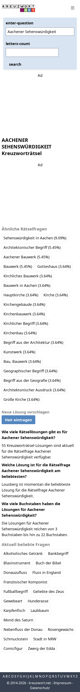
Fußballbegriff (15, 591)
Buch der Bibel (48, 562)
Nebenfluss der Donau (22, 629)
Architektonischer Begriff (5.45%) (32, 247)
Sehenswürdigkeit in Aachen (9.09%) (34, 237)
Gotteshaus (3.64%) (54, 266)
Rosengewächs (61, 629)
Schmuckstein (15, 638)
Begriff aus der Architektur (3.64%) (33, 342)
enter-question (19, 22)
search (15, 64)
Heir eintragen (18, 419)
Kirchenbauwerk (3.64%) (24, 313)
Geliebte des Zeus (48, 591)
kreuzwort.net (40, 683)
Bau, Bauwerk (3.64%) (22, 361)
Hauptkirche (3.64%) (20, 294)
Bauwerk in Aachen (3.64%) (26, 285)
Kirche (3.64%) (55, 294)
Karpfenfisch (14, 610)
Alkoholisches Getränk (23, 553)
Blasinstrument (16, 562)
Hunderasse (38, 600)
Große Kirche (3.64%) (21, 399)
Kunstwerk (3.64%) (19, 351)
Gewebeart (12, 600)
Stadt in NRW (44, 638)
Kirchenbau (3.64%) (20, 332)
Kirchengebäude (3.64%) (24, 304)
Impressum (62, 683)
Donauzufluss (15, 572)
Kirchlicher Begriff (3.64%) (25, 323)
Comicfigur (13, 648)
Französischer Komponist (25, 581)
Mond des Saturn (18, 619)
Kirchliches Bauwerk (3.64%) (27, 275)
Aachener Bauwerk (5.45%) (26, 256)
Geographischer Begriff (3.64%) (30, 370)
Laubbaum (40, 610)
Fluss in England (46, 572)
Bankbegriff (58, 553)
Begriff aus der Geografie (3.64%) (32, 380)
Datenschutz (40, 688)
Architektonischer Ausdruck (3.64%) (34, 389)
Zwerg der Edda (41, 648)
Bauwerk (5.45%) (17, 266)
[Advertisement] (40, 104)
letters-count (18, 43)
